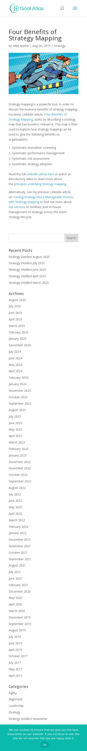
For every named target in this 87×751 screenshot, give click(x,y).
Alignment (15, 699)
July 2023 (15, 416)
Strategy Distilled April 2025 (27, 276)
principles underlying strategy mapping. (40, 184)
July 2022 (15, 494)
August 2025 (17, 300)
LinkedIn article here (40, 174)
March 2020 (17, 611)
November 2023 (20, 391)
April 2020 (15, 604)
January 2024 (17, 384)
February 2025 (18, 332)
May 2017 (15, 669)
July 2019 (15, 637)
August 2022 (17, 488)
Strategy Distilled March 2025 (29, 283)
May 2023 (15, 429)
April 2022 (15, 514)
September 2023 (20, 403)
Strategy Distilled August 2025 (29, 257)
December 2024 (20, 345)
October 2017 (18, 656)
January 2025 (17, 339)
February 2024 (18, 377)
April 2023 (15, 436)
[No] (82, 738)
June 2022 (15, 501)
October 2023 (18, 397)
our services (17, 207)
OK (45, 744)
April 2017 (15, 676)
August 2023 (17, 410)
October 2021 (18, 553)
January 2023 (17, 455)
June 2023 (15, 423)
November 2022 (20, 468)
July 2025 (15, 306)
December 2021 (20, 539)
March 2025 (17, 326)
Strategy (59, 46)
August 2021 (17, 565)
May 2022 (15, 507)
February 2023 (18, 449)
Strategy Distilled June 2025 (27, 270)
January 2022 (17, 533)
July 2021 (15, 572)
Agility (13, 693)
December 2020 (20, 591)
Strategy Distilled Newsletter (28, 719)
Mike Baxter (21, 46)
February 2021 (18, 585)
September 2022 (20, 481)
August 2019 (17, 630)
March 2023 (17, 442)
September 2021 (20, 559)
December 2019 (20, 617)
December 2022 (20, 462)
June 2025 (15, 313)
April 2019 (15, 650)
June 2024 (15, 358)
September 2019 (20, 624)
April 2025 (15, 319)
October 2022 (18, 475)
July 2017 (15, 663)
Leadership (16, 706)
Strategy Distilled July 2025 (27, 263)
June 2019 (15, 643)
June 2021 (15, 578)
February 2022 (18, 527)
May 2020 (15, 598)
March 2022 (17, 520)
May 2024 (15, 365)
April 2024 (15, 371)
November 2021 (20, 546)
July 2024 (15, 352)
